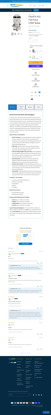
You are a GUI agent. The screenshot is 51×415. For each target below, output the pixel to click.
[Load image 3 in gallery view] (18, 34)
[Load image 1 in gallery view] (12, 34)
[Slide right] (24, 34)
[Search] (37, 5)
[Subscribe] (29, 394)
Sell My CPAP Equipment (28, 362)
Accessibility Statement (19, 375)
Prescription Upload (28, 371)
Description (12, 107)
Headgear (15, 187)
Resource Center (29, 374)
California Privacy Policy (20, 370)
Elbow (14, 185)
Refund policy (28, 405)
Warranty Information (19, 379)
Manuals (30, 107)
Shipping (30, 32)
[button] (7, 5)
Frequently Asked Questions (29, 386)
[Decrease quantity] (38, 51)
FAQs (39, 107)
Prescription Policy (28, 366)
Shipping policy (33, 405)
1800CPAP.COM (16, 405)
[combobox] (35, 5)
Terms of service (40, 405)
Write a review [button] (25, 243)
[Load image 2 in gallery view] (15, 34)
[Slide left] (9, 34)
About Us (19, 364)
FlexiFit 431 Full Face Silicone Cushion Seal (36, 55)
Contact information (39, 406)
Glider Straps (16, 183)
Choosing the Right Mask (28, 378)
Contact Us (19, 361)
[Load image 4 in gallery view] (21, 34)
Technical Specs (21, 107)
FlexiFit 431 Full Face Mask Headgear (36, 50)
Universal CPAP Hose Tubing (18, 192)
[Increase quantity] (40, 51)
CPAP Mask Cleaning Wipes (17, 194)
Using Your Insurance (28, 382)
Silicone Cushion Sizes (18, 182)
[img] (11, 251)
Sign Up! (36, 10)
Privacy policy (22, 405)
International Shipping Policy (20, 383)
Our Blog (19, 367)
